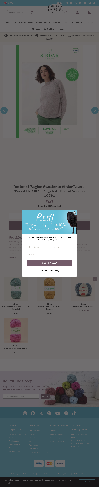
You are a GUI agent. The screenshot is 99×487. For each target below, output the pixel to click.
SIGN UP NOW (49, 263)
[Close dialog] (74, 212)
